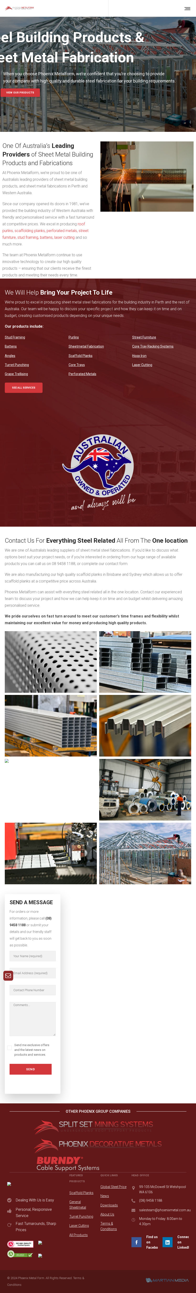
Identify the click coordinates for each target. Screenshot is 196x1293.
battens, (46, 237)
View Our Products (20, 92)
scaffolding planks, (30, 230)
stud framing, (28, 237)
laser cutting (64, 237)
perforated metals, (62, 230)
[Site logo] (19, 8)
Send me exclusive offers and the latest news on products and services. (31, 1049)
